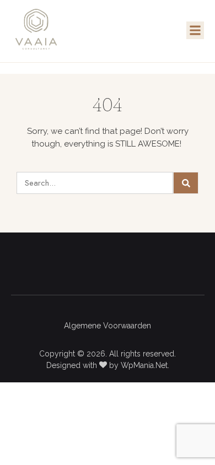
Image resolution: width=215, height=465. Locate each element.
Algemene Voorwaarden (107, 325)
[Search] (185, 183)
